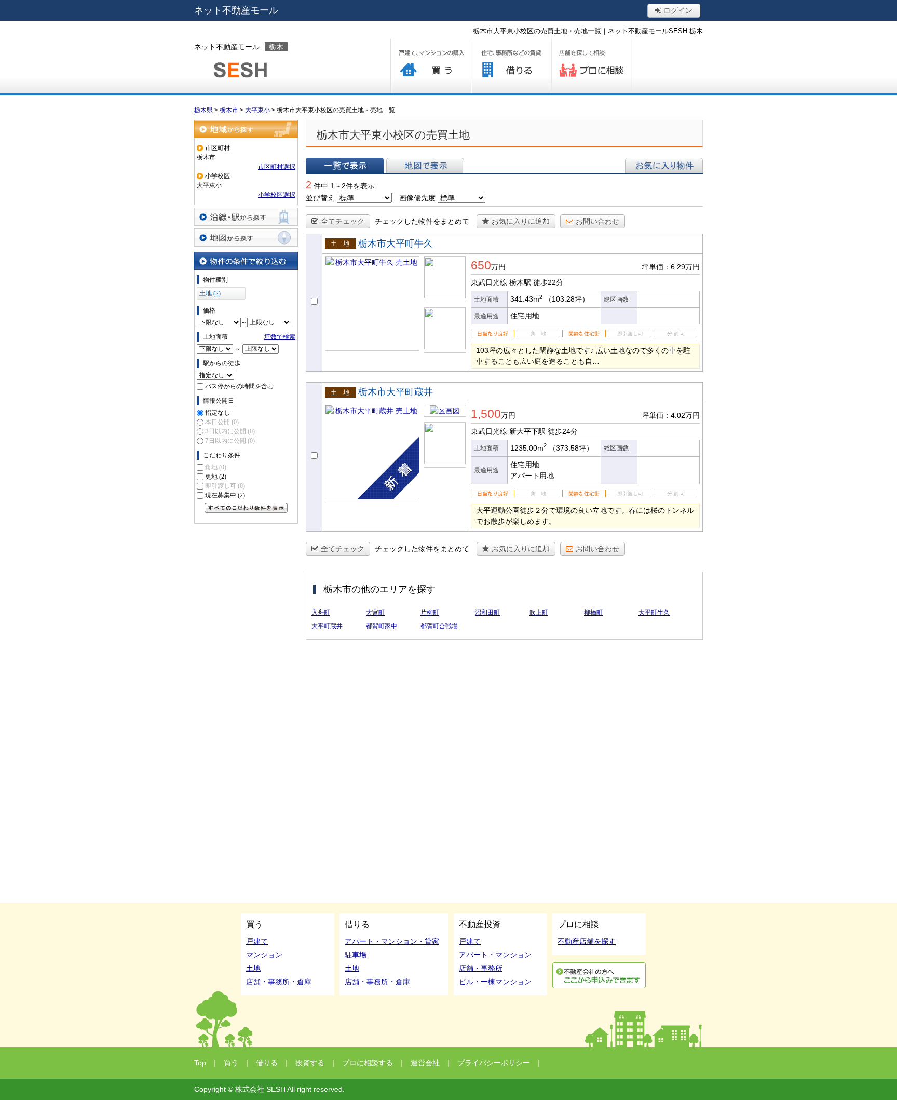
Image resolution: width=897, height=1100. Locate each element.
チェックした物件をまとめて (422, 221)
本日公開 (222, 422)
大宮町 (375, 612)
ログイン (676, 10)
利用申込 (599, 975)
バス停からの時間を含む (239, 386)
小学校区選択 (276, 194)
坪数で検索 (279, 337)
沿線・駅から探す (246, 217)
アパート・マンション (495, 954)
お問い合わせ (597, 221)
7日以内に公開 (230, 440)
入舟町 (320, 612)
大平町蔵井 (327, 626)
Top (200, 1062)
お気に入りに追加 (521, 221)
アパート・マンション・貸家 (392, 941)
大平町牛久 (654, 612)
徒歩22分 (548, 282)
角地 (215, 467)
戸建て (257, 941)
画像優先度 (417, 198)
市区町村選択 (276, 166)
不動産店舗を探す (587, 941)
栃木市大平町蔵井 (395, 392)
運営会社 (425, 1062)
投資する (309, 1062)
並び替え (320, 198)
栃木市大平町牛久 (395, 243)
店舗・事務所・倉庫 (278, 981)
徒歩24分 (563, 431)
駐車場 (355, 954)
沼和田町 (487, 612)
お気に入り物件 (664, 165)
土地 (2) (210, 293)
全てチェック (342, 221)
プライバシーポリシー (493, 1062)
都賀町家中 (381, 626)
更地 (215, 476)
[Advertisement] (246, 684)
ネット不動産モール (236, 10)
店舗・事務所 (480, 968)
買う (430, 66)
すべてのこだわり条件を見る (246, 508)
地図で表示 (425, 165)
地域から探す (246, 129)
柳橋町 (593, 612)
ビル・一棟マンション (495, 981)
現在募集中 (225, 495)
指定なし (217, 412)
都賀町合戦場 (439, 626)
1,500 (486, 413)
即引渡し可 (225, 486)
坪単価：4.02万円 (671, 415)
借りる (511, 66)
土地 (253, 968)
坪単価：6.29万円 (671, 267)
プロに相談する (591, 66)
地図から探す (246, 237)
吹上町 (538, 612)
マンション (264, 954)
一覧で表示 (345, 165)
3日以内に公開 (230, 431)
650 (481, 265)
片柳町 (429, 612)
